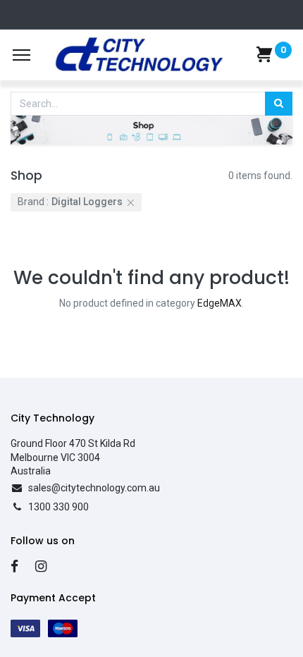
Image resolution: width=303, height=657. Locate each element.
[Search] (278, 104)
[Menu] (21, 55)
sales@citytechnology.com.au (94, 487)
